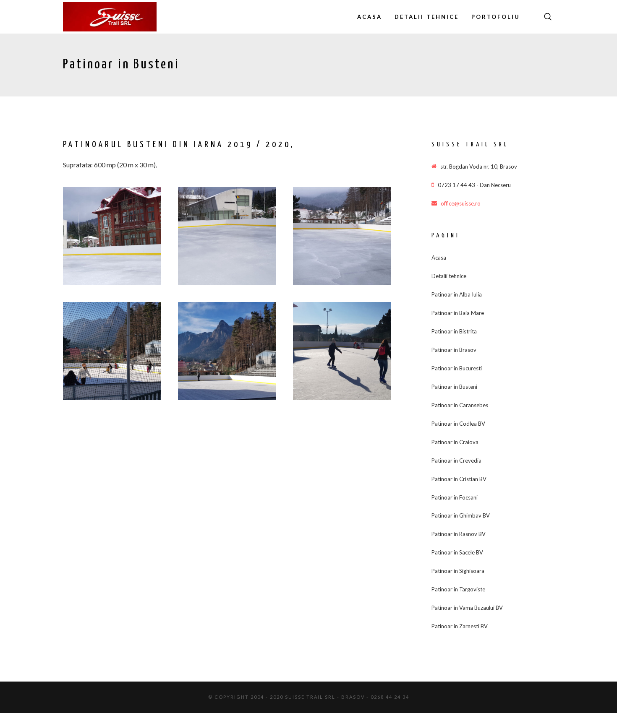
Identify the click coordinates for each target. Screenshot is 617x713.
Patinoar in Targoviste (458, 589)
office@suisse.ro (461, 203)
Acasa (438, 257)
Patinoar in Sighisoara (457, 570)
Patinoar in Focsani (454, 497)
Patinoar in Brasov (453, 349)
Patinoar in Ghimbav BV (460, 515)
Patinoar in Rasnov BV (458, 534)
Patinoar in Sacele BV (457, 552)
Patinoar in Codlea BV (458, 423)
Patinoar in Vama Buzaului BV (467, 607)
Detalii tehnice (448, 276)
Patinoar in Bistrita (454, 331)
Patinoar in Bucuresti (456, 368)
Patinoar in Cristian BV (458, 479)
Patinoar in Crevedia (456, 460)
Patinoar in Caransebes (459, 405)
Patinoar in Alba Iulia (456, 294)
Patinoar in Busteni (454, 386)
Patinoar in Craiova (454, 442)
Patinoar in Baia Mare (457, 313)
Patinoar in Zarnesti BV (459, 626)
